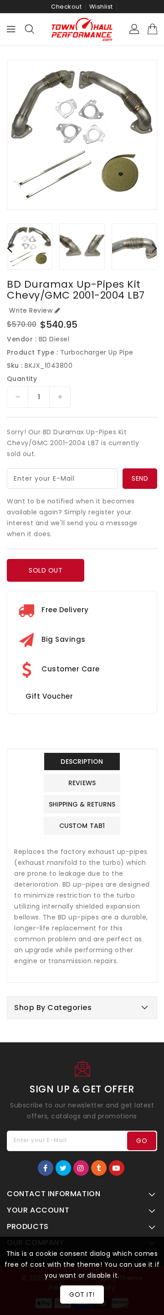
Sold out (45, 570)
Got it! (82, 1294)
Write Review (30, 310)
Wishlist (101, 6)
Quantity (22, 379)
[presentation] (9, 248)
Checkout (66, 6)
